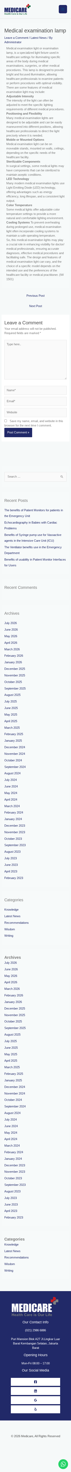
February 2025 (13, 734)
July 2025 (10, 701)
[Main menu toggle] (63, 9)
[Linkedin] (35, 1391)
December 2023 (14, 825)
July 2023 (10, 858)
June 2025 (11, 708)
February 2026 (13, 655)
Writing (8, 935)
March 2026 (12, 649)
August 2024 (12, 773)
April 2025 (10, 721)
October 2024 (13, 760)
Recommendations (16, 922)
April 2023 (10, 871)
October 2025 (13, 682)
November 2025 (14, 675)
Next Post (35, 306)
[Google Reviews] (35, 1400)
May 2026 (10, 636)
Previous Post (35, 295)
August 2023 (12, 851)
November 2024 (14, 753)
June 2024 (11, 786)
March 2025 (12, 727)
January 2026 (13, 662)
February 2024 (13, 812)
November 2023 (14, 832)
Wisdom (9, 929)
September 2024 (15, 767)
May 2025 (10, 714)
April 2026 (10, 642)
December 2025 (14, 668)
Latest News (39, 37)
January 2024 (13, 819)
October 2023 (13, 838)
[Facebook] (35, 1382)
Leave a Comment (16, 37)
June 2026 (11, 629)
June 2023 (11, 864)
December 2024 (14, 747)
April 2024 (10, 799)
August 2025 (12, 694)
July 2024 (10, 779)
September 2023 (15, 845)
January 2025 (13, 740)
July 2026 (10, 623)
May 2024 (10, 793)
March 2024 (12, 806)
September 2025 (15, 688)
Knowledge (11, 909)
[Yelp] (35, 1409)
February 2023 (13, 878)
